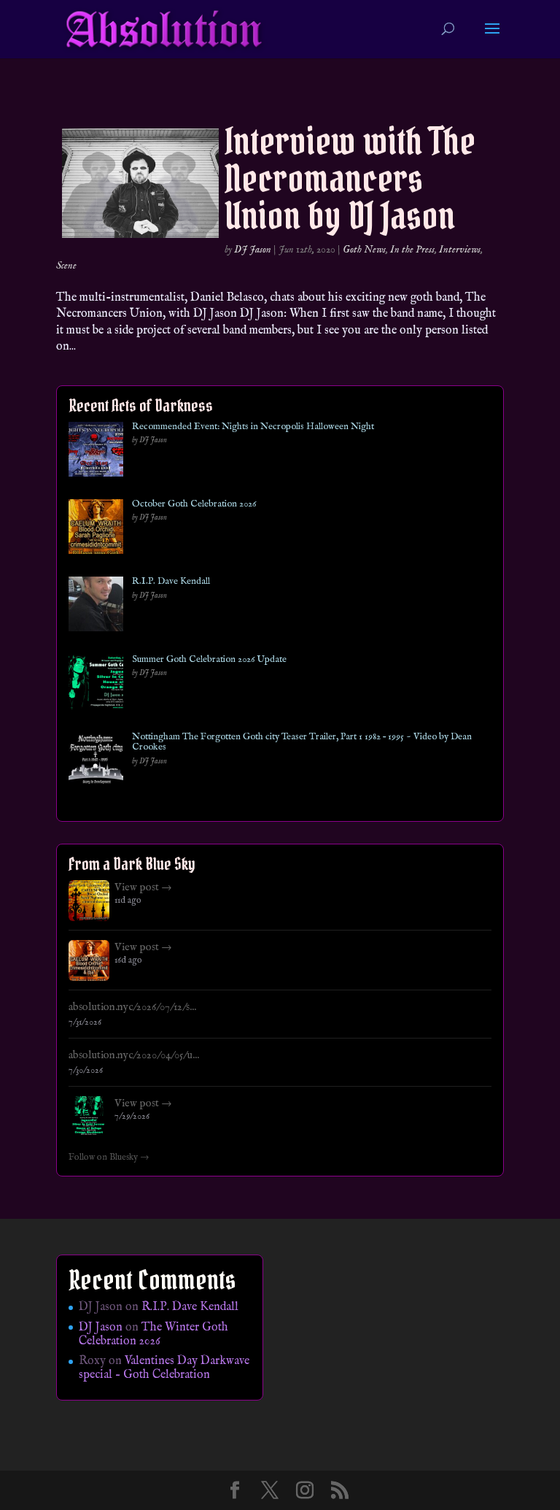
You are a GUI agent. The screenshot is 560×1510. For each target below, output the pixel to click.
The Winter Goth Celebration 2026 (153, 1334)
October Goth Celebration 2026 (194, 504)
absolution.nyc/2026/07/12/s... (132, 1007)
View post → (143, 887)
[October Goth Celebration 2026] (96, 529)
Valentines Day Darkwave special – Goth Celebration (164, 1368)
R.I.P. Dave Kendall (171, 582)
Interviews (460, 249)
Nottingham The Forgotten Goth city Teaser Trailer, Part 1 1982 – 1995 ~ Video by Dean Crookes (302, 742)
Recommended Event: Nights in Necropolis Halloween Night (253, 427)
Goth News (364, 249)
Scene (66, 265)
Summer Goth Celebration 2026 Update (209, 660)
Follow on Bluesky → (109, 1157)
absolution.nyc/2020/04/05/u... (134, 1055)
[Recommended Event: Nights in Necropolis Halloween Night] (96, 452)
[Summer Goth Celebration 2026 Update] (96, 685)
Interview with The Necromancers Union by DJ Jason (350, 178)
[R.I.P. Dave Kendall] (96, 607)
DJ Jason (252, 249)
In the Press (412, 249)
